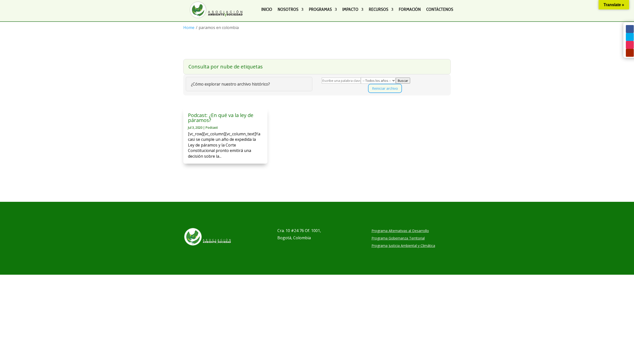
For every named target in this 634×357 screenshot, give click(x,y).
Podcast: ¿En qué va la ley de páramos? (220, 117)
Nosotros (288, 9)
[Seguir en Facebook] (630, 29)
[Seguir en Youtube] (630, 53)
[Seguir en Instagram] (630, 45)
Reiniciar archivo (385, 88)
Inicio (266, 9)
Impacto (350, 9)
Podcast (212, 127)
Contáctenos (439, 9)
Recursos (378, 9)
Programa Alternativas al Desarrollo (400, 231)
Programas (320, 9)
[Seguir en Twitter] (630, 37)
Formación (410, 9)
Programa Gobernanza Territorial (398, 238)
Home (188, 27)
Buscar (403, 80)
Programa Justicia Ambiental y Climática (403, 246)
